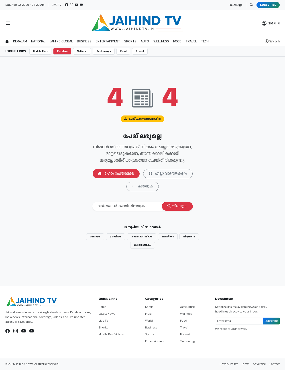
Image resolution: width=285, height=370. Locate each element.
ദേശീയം (115, 237)
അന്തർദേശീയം (142, 237)
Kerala (149, 307)
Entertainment (155, 341)
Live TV (103, 320)
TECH (205, 41)
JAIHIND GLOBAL (61, 41)
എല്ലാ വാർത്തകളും (170, 173)
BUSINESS (84, 41)
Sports (149, 334)
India (148, 314)
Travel (140, 51)
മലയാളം (236, 5)
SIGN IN (274, 23)
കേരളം (95, 237)
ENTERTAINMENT (108, 41)
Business (151, 327)
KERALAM (20, 41)
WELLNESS (161, 41)
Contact (274, 364)
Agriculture (187, 307)
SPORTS (130, 41)
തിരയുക (179, 206)
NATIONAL (38, 41)
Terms (245, 364)
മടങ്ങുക (145, 186)
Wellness (186, 314)
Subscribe (271, 321)
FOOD (177, 41)
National (82, 51)
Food (123, 51)
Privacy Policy (229, 364)
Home (102, 307)
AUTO (145, 41)
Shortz (103, 327)
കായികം (168, 237)
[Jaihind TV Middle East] (31, 331)
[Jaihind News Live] (23, 331)
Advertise (259, 364)
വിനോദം (189, 237)
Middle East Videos (111, 334)
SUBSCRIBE (268, 5)
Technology (103, 51)
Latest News (107, 314)
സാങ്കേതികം (142, 245)
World (149, 320)
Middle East (40, 51)
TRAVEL (191, 41)
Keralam (62, 51)
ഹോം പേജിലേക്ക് (119, 173)
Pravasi (185, 334)
